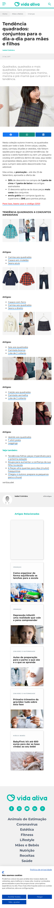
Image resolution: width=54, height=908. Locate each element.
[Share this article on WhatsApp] (27, 135)
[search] (50, 4)
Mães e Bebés (17, 14)
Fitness (27, 835)
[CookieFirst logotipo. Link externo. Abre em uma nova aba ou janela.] (3, 872)
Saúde (27, 861)
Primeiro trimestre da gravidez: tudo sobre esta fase (25, 702)
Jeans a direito (15, 308)
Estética (27, 829)
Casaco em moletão (18, 260)
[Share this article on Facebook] (11, 135)
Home (4, 14)
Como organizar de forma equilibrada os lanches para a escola (25, 575)
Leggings (13, 443)
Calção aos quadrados (19, 392)
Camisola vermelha (18, 395)
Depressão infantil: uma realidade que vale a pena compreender (27, 618)
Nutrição (27, 850)
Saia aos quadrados (18, 347)
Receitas (27, 856)
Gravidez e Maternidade (24, 651)
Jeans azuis (14, 263)
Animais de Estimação (27, 819)
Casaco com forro (17, 302)
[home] (27, 4)
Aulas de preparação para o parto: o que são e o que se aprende (26, 660)
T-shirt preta (14, 440)
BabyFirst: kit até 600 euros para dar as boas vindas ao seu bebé (26, 744)
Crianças (31, 14)
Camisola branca (16, 350)
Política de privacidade (41, 869)
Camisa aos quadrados (19, 257)
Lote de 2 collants (17, 353)
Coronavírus (27, 824)
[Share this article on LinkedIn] (43, 135)
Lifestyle (27, 840)
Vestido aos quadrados (19, 437)
